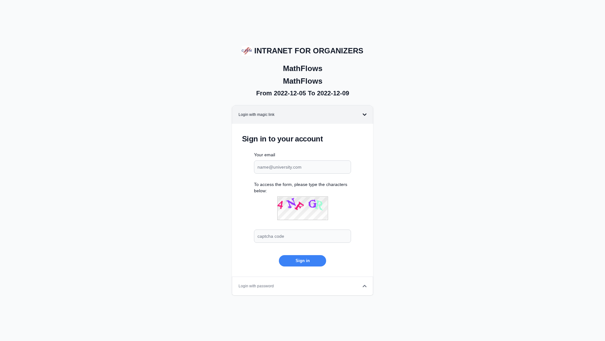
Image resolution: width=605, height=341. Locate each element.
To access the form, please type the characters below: (300, 187)
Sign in (303, 260)
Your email (264, 154)
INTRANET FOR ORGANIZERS (308, 50)
